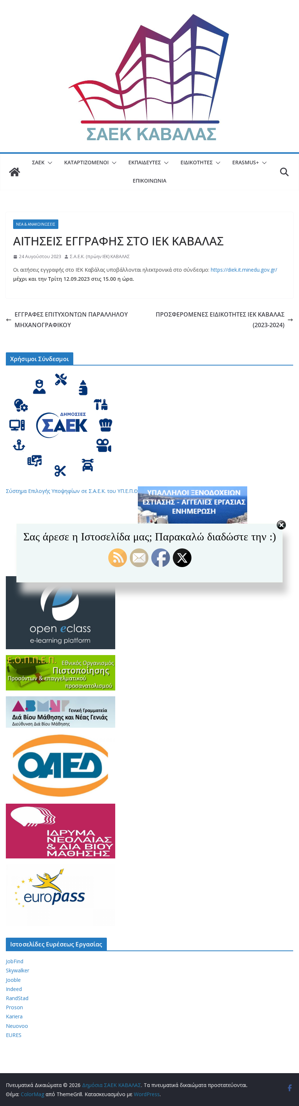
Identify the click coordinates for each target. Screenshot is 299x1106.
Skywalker (17, 970)
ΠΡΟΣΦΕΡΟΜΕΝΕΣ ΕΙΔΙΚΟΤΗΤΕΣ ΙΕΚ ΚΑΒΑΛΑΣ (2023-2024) (220, 319)
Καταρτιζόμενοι (86, 162)
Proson (14, 1007)
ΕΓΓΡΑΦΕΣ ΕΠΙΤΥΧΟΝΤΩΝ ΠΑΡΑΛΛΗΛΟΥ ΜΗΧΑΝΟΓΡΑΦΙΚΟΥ (71, 319)
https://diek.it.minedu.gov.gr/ (244, 269)
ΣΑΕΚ (38, 162)
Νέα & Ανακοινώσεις (35, 224)
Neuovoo (17, 1025)
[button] (48, 162)
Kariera (14, 1016)
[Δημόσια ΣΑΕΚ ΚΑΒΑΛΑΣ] (14, 172)
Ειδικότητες (196, 162)
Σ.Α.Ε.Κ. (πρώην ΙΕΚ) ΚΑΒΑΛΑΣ (100, 256)
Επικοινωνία (149, 180)
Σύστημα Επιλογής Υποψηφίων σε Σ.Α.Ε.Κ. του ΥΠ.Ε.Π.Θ (72, 490)
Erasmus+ (245, 162)
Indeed (14, 989)
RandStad (17, 998)
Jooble (13, 979)
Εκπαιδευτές (144, 162)
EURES (14, 1035)
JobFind (14, 961)
